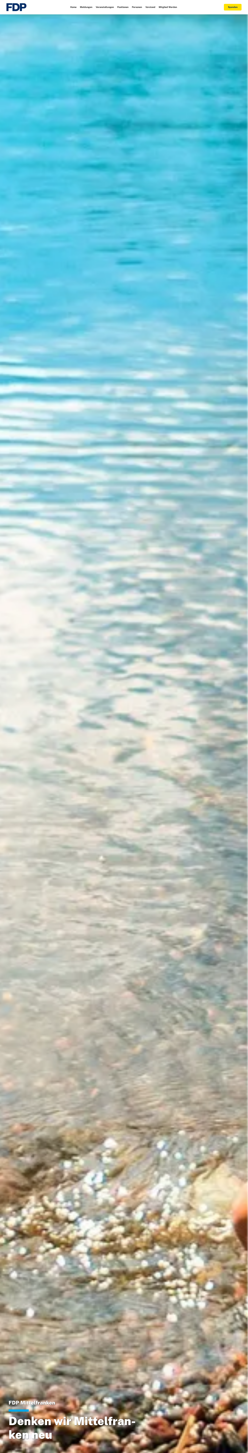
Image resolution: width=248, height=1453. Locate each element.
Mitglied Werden (168, 7)
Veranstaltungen (105, 7)
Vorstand (150, 7)
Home (73, 7)
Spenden (233, 7)
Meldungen (86, 7)
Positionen (122, 7)
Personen (137, 7)
